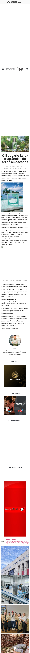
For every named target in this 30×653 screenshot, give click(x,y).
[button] (3, 69)
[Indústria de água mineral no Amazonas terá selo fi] (15, 589)
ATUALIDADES (9, 168)
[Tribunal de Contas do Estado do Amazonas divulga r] (15, 560)
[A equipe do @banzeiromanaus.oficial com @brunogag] (15, 619)
